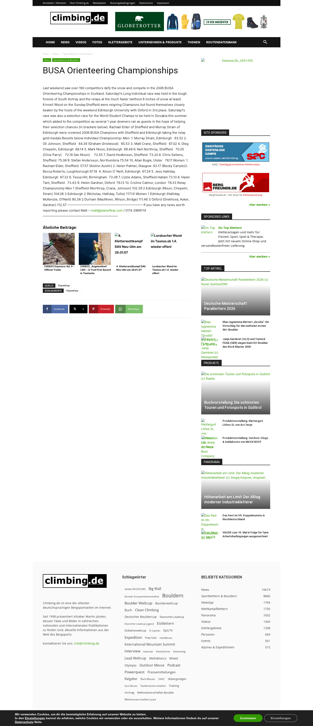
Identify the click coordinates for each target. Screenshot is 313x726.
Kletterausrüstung (252, 194)
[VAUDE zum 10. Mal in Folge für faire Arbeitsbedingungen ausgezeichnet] (209, 536)
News (65, 42)
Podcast (173, 665)
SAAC (161, 679)
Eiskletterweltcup (135, 630)
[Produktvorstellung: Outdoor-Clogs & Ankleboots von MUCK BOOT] (209, 447)
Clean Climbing (147, 610)
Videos (81, 42)
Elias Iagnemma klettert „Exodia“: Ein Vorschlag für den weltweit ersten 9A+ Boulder (246, 325)
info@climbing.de (86, 643)
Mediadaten (99, 2)
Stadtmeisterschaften (153, 686)
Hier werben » (259, 205)
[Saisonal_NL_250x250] (235, 92)
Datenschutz (146, 2)
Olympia (130, 665)
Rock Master (148, 679)
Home (50, 42)
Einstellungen (35, 718)
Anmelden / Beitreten (54, 2)
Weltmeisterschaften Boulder (155, 692)
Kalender (148, 651)
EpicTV (168, 630)
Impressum (163, 2)
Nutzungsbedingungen (122, 2)
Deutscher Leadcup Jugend (139, 623)
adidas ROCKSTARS (135, 589)
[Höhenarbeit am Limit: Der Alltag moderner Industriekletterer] (235, 490)
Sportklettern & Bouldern (66, 59)
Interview (132, 651)
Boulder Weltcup (138, 603)
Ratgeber (131, 679)
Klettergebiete (120, 42)
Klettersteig (179, 651)
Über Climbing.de (79, 2)
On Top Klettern (230, 228)
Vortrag (129, 692)
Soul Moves (131, 685)
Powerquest (135, 672)
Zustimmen (248, 718)
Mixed (173, 658)
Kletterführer (163, 651)
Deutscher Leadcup (172, 617)
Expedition (133, 637)
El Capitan (154, 630)
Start (46, 54)
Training (174, 686)
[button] (265, 43)
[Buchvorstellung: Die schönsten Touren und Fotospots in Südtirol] (235, 393)
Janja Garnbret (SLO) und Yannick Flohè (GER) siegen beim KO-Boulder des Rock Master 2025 (245, 342)
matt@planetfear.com (107, 210)
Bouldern (172, 595)
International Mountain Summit (150, 644)
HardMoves (166, 637)
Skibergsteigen (177, 679)
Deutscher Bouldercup (141, 617)
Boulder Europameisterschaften (142, 596)
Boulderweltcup (166, 603)
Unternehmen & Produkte (160, 42)
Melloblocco (157, 658)
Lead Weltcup (135, 658)
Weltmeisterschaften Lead (140, 699)
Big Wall (155, 589)
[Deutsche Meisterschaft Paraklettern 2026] (235, 296)
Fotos (97, 42)
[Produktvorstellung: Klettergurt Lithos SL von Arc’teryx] (209, 434)
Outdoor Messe (151, 665)
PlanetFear (64, 285)
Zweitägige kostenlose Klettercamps (239, 164)
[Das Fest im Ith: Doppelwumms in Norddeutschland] (209, 526)
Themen (194, 42)
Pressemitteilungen (162, 672)
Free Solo (151, 638)
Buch (128, 610)
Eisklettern (165, 623)
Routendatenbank (221, 42)
